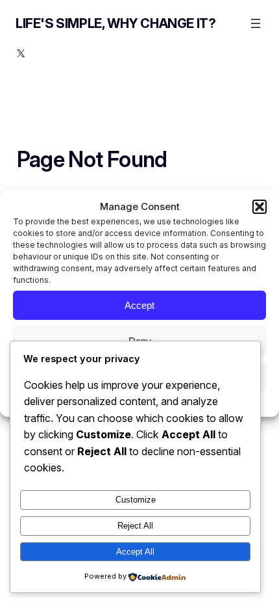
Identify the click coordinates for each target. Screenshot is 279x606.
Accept (139, 304)
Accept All (135, 552)
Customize (135, 500)
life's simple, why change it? (115, 23)
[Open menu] (255, 23)
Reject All (135, 526)
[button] (259, 206)
